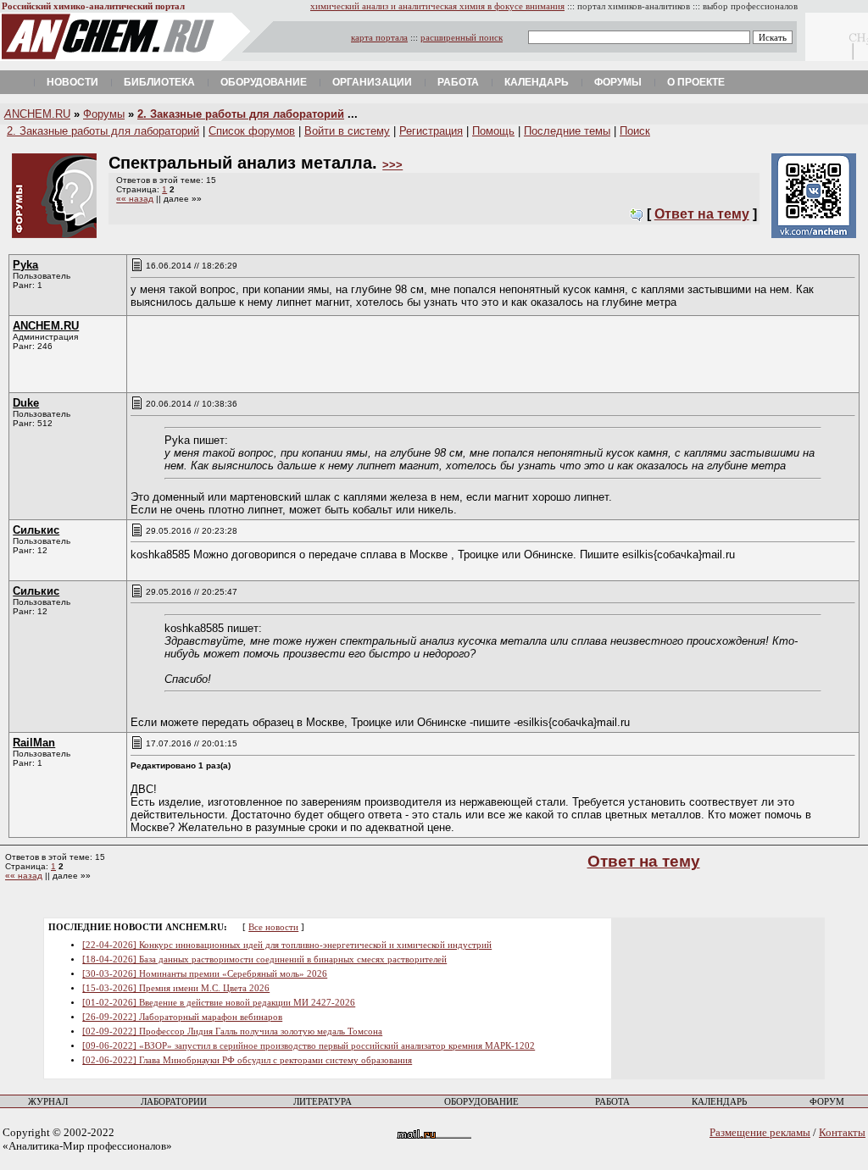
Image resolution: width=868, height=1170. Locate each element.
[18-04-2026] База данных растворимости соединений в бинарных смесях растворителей (264, 959)
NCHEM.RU (37, 114)
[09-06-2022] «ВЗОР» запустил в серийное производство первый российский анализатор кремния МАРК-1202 (308, 1046)
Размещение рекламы (759, 1132)
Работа (458, 82)
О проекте (696, 82)
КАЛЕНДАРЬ (719, 1101)
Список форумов (252, 131)
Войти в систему (347, 131)
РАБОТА (612, 1101)
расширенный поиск (461, 37)
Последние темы (567, 131)
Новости (72, 82)
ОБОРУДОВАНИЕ (481, 1101)
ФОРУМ (827, 1101)
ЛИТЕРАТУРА (322, 1101)
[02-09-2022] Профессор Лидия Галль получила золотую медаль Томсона (232, 1031)
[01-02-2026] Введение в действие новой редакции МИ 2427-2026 (218, 1002)
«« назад (134, 198)
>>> (392, 164)
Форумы (618, 82)
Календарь (536, 82)
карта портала (379, 37)
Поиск (635, 131)
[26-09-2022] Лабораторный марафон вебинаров (182, 1017)
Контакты (842, 1132)
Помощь (493, 131)
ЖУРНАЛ (48, 1101)
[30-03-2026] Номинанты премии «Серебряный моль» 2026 (204, 974)
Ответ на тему (701, 214)
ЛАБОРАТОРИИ (174, 1101)
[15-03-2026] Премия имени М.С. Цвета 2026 (176, 988)
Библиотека (159, 82)
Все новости (273, 927)
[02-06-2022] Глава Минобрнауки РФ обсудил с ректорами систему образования (247, 1060)
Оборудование (263, 82)
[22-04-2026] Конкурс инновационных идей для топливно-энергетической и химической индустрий (287, 945)
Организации (372, 82)
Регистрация (431, 131)
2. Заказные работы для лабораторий (240, 114)
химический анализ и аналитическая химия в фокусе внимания (437, 6)
